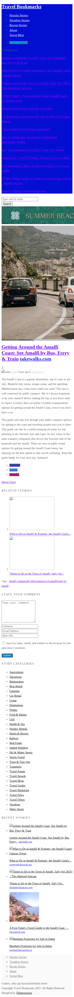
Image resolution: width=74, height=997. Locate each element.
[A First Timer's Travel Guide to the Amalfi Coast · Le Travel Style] (24, 920)
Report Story (9, 482)
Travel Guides (17, 785)
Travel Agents (17, 771)
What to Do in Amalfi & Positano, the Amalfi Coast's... (40, 533)
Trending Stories (19, 20)
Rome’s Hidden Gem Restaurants (24, 191)
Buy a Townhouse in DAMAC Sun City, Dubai (33, 150)
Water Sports (16, 809)
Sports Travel (17, 757)
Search (7, 203)
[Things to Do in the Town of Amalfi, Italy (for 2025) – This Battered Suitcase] (31, 569)
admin (14, 372)
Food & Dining (18, 714)
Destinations (16, 705)
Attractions (15, 676)
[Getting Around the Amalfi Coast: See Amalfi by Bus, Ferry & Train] (40, 830)
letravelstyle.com (17, 932)
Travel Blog (16, 35)
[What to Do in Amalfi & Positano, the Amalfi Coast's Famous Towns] (31, 529)
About (13, 30)
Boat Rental (15, 686)
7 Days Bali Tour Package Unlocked (26, 129)
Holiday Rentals (18, 728)
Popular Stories (18, 15)
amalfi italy (28, 581)
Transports (36, 372)
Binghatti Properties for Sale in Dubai (27, 108)
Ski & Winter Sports (20, 752)
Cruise (13, 700)
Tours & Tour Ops (19, 762)
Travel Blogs (16, 780)
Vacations (14, 804)
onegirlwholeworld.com (20, 864)
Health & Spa (17, 724)
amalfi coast (15, 581)
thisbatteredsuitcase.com (21, 887)
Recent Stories (18, 25)
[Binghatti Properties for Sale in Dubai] (32, 939)
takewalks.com (35, 358)
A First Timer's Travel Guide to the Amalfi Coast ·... (39, 928)
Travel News (16, 795)
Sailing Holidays (18, 747)
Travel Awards (17, 776)
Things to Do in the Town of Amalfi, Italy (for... (36, 573)
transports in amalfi (46, 581)
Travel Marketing (19, 790)
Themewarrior (24, 992)
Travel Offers (17, 799)
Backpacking (16, 681)
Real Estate (15, 743)
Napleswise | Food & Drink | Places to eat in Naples (36, 158)
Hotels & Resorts (18, 733)
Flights (13, 710)
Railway (14, 738)
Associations (16, 672)
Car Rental (15, 695)
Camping (14, 691)
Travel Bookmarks (21, 6)
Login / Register (18, 42)
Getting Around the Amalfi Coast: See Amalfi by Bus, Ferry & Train (35, 352)
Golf (12, 719)
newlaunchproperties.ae (20, 950)
